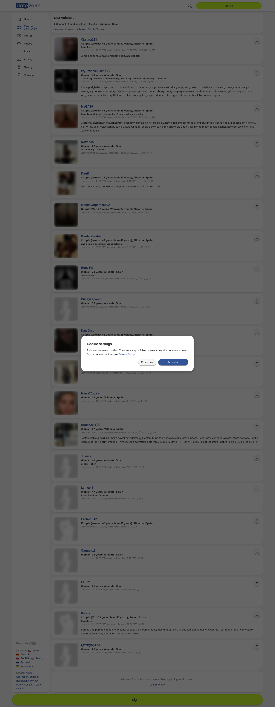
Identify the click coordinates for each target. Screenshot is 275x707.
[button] (147, 362)
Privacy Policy (126, 354)
